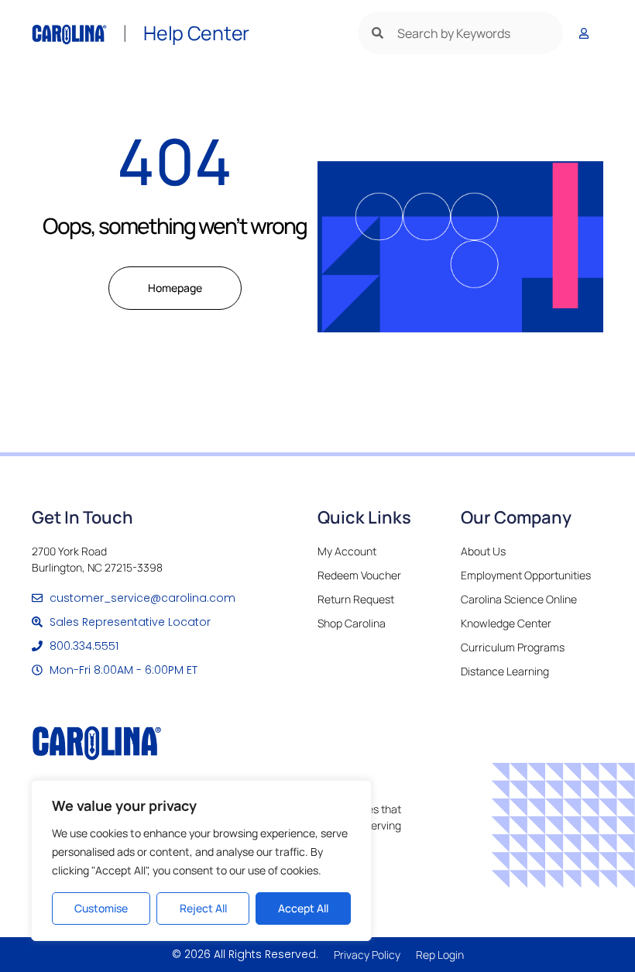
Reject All (203, 908)
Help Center (196, 32)
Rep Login (440, 954)
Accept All (303, 908)
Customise (101, 908)
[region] (201, 860)
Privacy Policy (367, 954)
